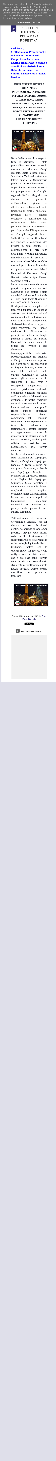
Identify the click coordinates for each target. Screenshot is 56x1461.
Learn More (23, 22)
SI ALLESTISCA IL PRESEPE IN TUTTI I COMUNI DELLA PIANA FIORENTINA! (29, 32)
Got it (36, 22)
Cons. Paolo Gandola (34, 617)
